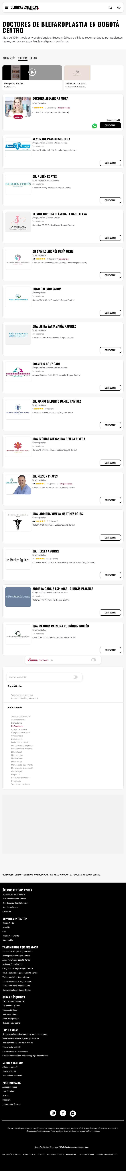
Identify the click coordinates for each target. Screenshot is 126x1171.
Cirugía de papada (19, 729)
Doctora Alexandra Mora (50, 98)
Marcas (5, 1095)
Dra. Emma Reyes (10, 907)
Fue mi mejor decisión (11, 1047)
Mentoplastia (16, 771)
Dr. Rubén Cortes (44, 176)
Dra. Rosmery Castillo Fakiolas (15, 903)
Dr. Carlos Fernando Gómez (14, 898)
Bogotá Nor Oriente (10, 936)
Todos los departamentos (22, 695)
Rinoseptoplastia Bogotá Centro (16, 955)
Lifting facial (16, 752)
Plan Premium (8, 1091)
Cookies (41, 1154)
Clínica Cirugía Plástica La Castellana (59, 213)
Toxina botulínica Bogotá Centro (16, 977)
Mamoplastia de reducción (22, 768)
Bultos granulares (9, 1014)
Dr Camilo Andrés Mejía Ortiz (52, 251)
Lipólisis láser (17, 758)
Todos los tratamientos (21, 716)
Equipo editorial (9, 1071)
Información (8, 58)
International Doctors (11, 1104)
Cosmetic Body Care (46, 363)
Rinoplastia (16, 781)
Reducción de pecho (11, 1023)
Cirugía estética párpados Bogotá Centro (19, 973)
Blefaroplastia (17, 726)
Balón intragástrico (10, 1018)
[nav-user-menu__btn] (119, 7)
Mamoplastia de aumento (22, 765)
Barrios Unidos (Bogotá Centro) (24, 698)
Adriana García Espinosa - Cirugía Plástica (62, 588)
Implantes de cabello (20, 742)
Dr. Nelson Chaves (45, 476)
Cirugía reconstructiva (20, 732)
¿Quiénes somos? (9, 1067)
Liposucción (16, 761)
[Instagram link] (53, 1114)
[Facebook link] (63, 1114)
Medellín (6, 927)
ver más (64, 143)
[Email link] (73, 1113)
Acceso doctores (9, 1087)
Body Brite (6, 911)
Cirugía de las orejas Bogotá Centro (17, 968)
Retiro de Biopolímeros (20, 778)
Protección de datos (11, 1154)
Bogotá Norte (8, 923)
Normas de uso (29, 1154)
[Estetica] (25, 8)
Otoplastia (15, 774)
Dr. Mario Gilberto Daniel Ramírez (56, 401)
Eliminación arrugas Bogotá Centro (17, 951)
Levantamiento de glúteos (22, 745)
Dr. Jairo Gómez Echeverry (13, 894)
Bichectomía (16, 723)
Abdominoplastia (18, 720)
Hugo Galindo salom (46, 288)
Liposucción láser (10, 1010)
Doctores (23, 58)
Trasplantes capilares (20, 784)
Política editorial (86, 1154)
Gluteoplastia (17, 739)
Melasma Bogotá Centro (12, 964)
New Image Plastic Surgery (51, 139)
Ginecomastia (17, 736)
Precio (33, 58)
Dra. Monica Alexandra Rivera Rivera (58, 438)
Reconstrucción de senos (13, 1001)
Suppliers (6, 1100)
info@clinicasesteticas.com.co (74, 1147)
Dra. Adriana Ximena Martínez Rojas (57, 513)
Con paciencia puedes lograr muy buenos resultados (24, 1034)
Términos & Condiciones (107, 1154)
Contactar (110, 125)
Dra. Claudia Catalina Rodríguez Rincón (60, 626)
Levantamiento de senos (21, 749)
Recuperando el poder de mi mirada (17, 1043)
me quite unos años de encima (15, 1051)
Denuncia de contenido (12, 1075)
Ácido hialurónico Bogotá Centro (16, 960)
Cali (4, 931)
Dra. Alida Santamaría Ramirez (54, 326)
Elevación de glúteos (11, 1006)
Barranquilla (7, 940)
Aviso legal (71, 1154)
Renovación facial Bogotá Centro (16, 990)
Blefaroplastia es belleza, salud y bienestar (20, 1038)
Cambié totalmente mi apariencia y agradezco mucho (25, 1055)
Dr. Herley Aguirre (45, 551)
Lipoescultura (17, 755)
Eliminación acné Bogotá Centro (16, 986)
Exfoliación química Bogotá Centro (17, 981)
